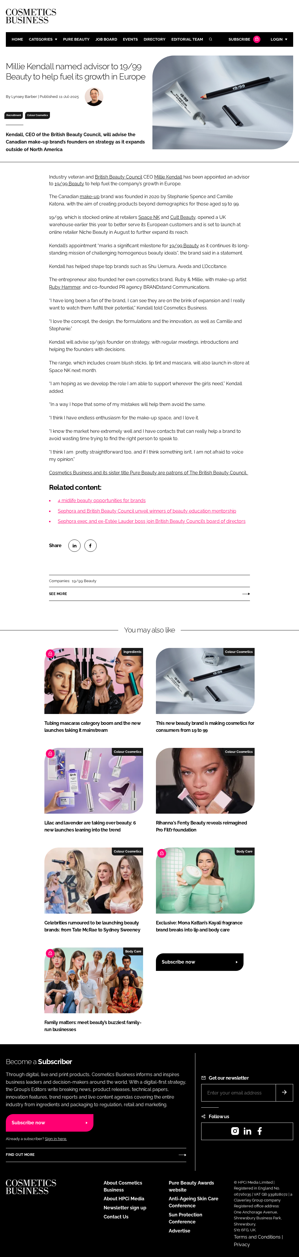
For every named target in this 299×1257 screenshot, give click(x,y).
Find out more (20, 1155)
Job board (106, 39)
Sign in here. (56, 1139)
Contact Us (116, 1217)
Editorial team (187, 39)
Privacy (242, 1244)
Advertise (179, 1231)
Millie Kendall (168, 177)
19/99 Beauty (69, 183)
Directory (155, 39)
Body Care (245, 851)
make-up (90, 196)
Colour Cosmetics (37, 115)
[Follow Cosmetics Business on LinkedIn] (247, 1133)
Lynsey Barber (24, 96)
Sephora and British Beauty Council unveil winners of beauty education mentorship (147, 511)
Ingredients (132, 651)
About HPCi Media (124, 1198)
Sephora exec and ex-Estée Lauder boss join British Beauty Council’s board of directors (152, 521)
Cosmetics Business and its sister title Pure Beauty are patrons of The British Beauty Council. (148, 473)
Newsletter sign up (125, 1208)
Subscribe (239, 39)
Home (17, 39)
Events (130, 39)
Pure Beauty (76, 39)
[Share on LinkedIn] (74, 546)
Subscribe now (178, 962)
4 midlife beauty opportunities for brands (102, 500)
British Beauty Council (118, 177)
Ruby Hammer (64, 287)
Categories (41, 39)
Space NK (149, 217)
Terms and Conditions (257, 1237)
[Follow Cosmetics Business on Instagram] (235, 1133)
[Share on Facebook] (90, 546)
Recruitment (13, 115)
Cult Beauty (182, 217)
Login (277, 39)
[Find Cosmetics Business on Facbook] (259, 1133)
